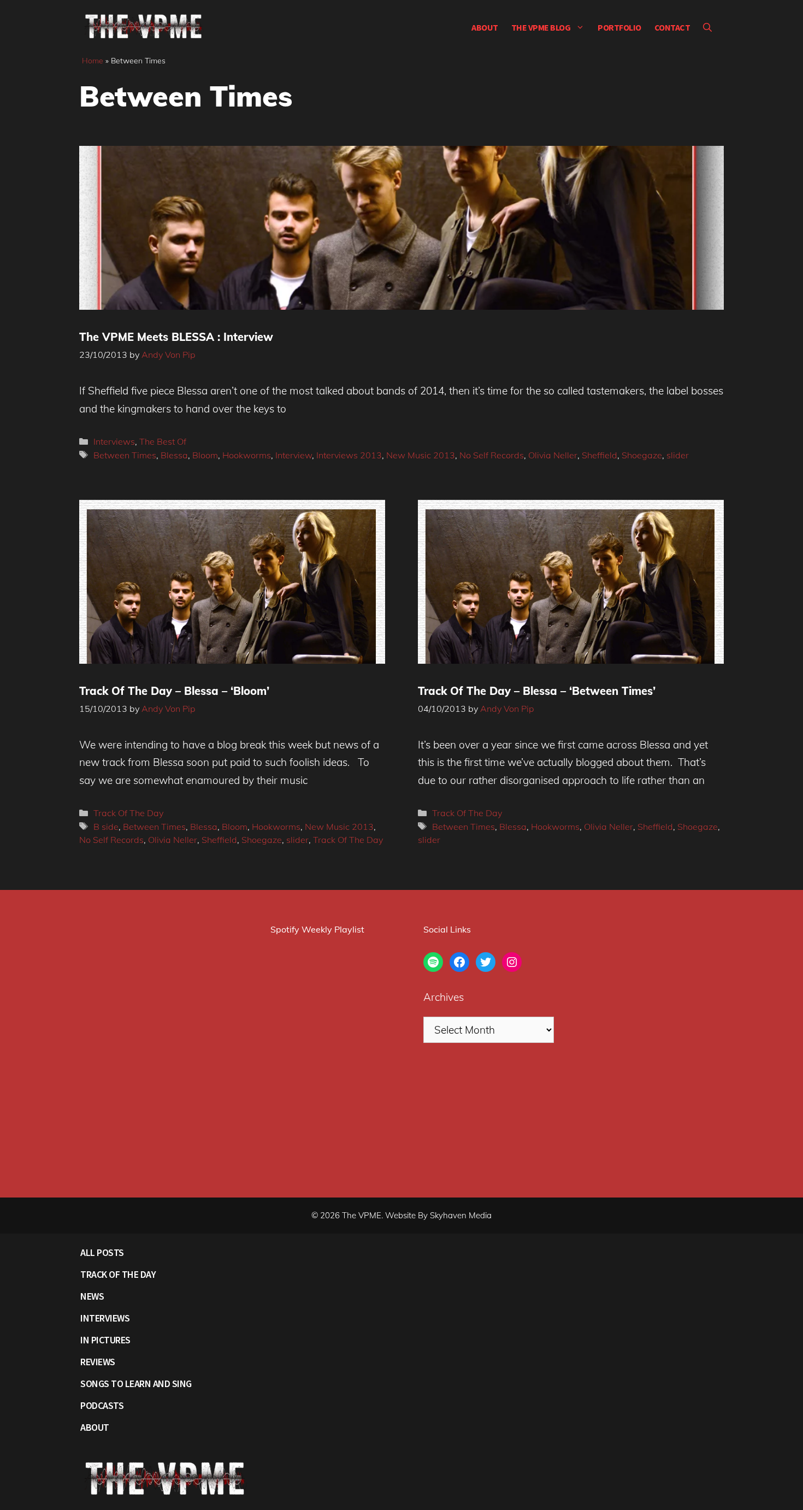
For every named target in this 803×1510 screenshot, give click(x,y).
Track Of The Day (128, 812)
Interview (293, 455)
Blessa (174, 455)
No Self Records (491, 455)
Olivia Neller (552, 455)
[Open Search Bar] (707, 27)
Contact (672, 27)
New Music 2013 (420, 455)
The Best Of (162, 441)
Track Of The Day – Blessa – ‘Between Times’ (537, 691)
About (484, 27)
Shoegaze (642, 455)
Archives (443, 997)
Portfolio (619, 27)
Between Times (124, 455)
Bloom (205, 455)
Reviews (97, 1361)
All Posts (102, 1252)
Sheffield (599, 455)
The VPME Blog (541, 27)
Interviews (114, 441)
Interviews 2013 (349, 455)
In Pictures (105, 1340)
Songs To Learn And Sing (136, 1383)
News (92, 1296)
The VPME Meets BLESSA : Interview (176, 337)
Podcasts (101, 1405)
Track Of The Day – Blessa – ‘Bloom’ (174, 691)
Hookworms (246, 455)
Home (92, 61)
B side (106, 826)
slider (677, 455)
